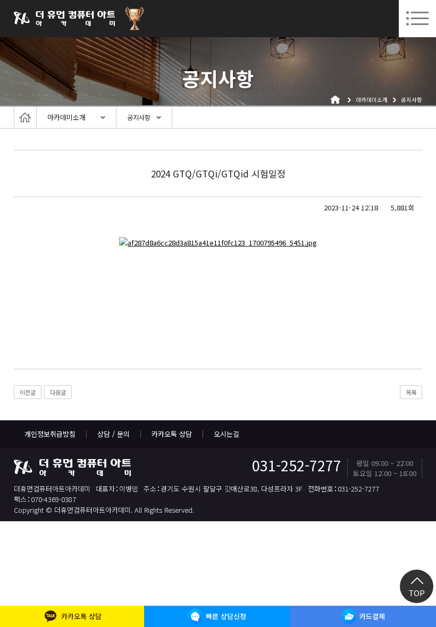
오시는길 (226, 434)
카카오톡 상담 (172, 434)
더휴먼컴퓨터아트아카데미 (64, 19)
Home (25, 117)
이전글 (28, 392)
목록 (411, 392)
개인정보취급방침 (50, 434)
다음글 (58, 392)
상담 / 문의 (113, 434)
